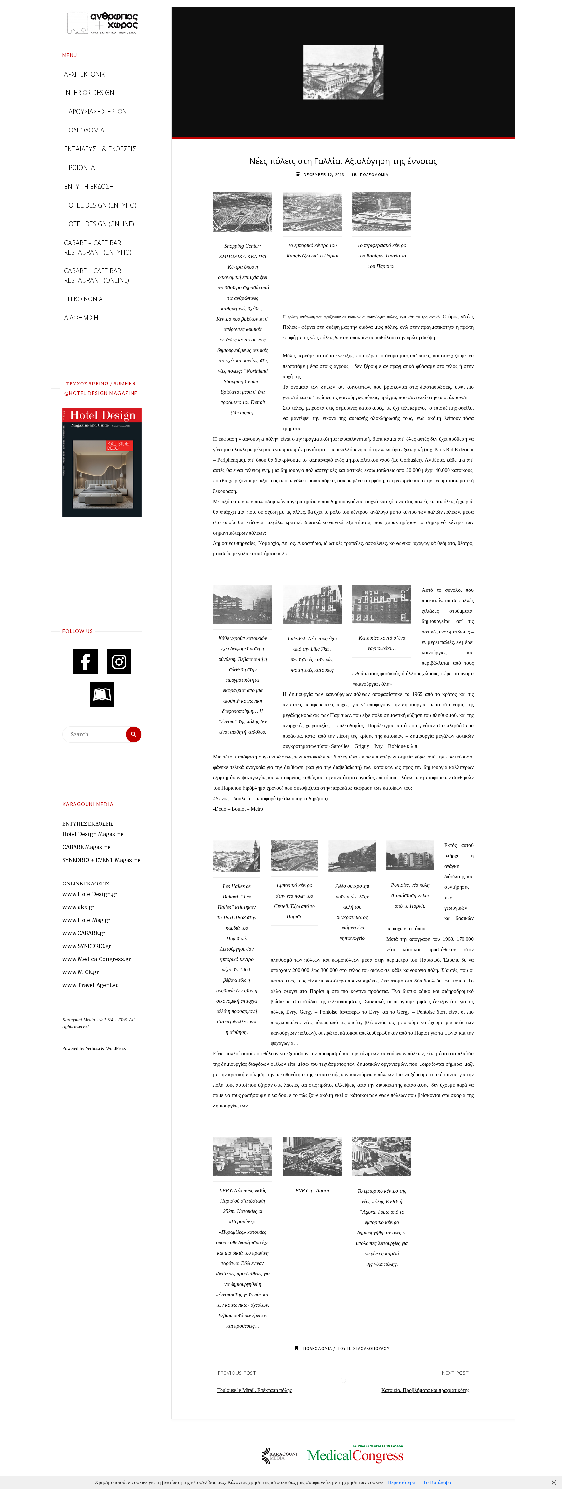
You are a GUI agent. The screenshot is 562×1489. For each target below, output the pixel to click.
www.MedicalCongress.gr (96, 959)
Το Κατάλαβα (437, 1482)
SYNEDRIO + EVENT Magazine (101, 860)
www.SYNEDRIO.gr (86, 946)
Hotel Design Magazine (93, 834)
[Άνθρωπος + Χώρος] (102, 22)
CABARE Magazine (86, 847)
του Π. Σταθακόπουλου (364, 1348)
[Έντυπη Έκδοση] (102, 694)
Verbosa (92, 1048)
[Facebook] (85, 661)
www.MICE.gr (80, 972)
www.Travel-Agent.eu (90, 985)
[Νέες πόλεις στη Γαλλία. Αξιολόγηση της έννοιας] (343, 72)
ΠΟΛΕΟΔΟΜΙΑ (374, 174)
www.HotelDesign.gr (90, 894)
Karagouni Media (79, 1019)
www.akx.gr (78, 907)
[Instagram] (119, 661)
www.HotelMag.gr (86, 920)
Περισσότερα (401, 1482)
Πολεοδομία (317, 1348)
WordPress (116, 1048)
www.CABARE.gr (84, 933)
